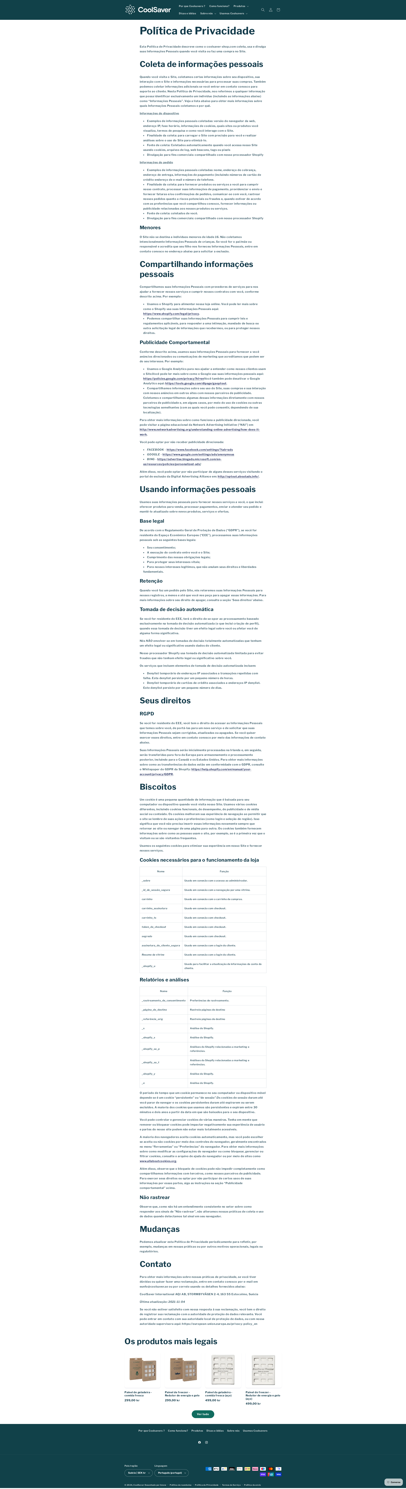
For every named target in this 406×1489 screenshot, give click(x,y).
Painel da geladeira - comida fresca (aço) (218, 1394)
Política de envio (252, 1485)
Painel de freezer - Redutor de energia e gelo (182, 1394)
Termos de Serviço (231, 1485)
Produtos (197, 1430)
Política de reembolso (181, 1485)
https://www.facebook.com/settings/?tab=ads (200, 449)
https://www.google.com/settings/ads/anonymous (198, 454)
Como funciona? (178, 1430)
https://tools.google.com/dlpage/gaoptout (195, 383)
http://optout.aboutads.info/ (238, 476)
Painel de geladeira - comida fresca (138, 1394)
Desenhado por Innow (155, 1485)
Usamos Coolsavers (255, 1430)
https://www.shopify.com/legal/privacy (171, 313)
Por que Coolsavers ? (151, 1430)
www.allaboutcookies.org (158, 1161)
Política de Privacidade (207, 1485)
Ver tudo (203, 1414)
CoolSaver (138, 1485)
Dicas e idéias (215, 1430)
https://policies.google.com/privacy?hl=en (173, 378)
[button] (240, 6)
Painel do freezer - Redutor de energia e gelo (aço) (263, 1395)
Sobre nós (233, 1430)
